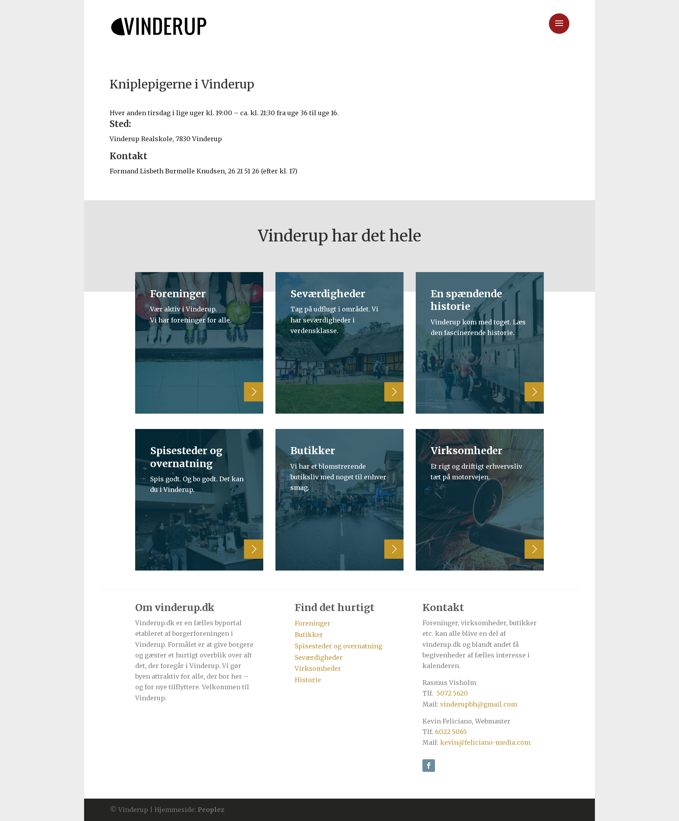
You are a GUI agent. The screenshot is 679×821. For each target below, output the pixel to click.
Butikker (309, 635)
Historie (308, 680)
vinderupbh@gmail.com (478, 704)
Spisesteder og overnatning (338, 646)
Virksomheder (318, 668)
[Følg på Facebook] (428, 765)
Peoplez (211, 810)
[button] (12, 12)
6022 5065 (451, 732)
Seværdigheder (319, 657)
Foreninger (312, 623)
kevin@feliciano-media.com (485, 742)
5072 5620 (452, 693)
